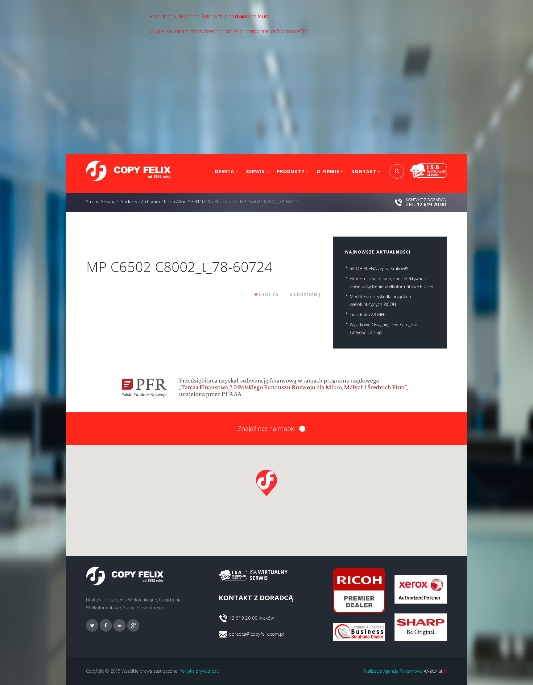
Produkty (291, 171)
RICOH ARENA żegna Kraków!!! (379, 268)
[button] (266, 483)
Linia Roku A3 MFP (368, 314)
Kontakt (363, 171)
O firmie (328, 171)
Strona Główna (100, 201)
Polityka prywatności (200, 671)
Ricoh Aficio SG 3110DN (187, 201)
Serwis (255, 171)
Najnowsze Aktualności (378, 252)
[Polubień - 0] (256, 294)
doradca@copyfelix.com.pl (256, 634)
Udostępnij (307, 294)
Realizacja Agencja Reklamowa (393, 671)
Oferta (224, 171)
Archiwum (150, 201)
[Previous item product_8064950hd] (144, 236)
